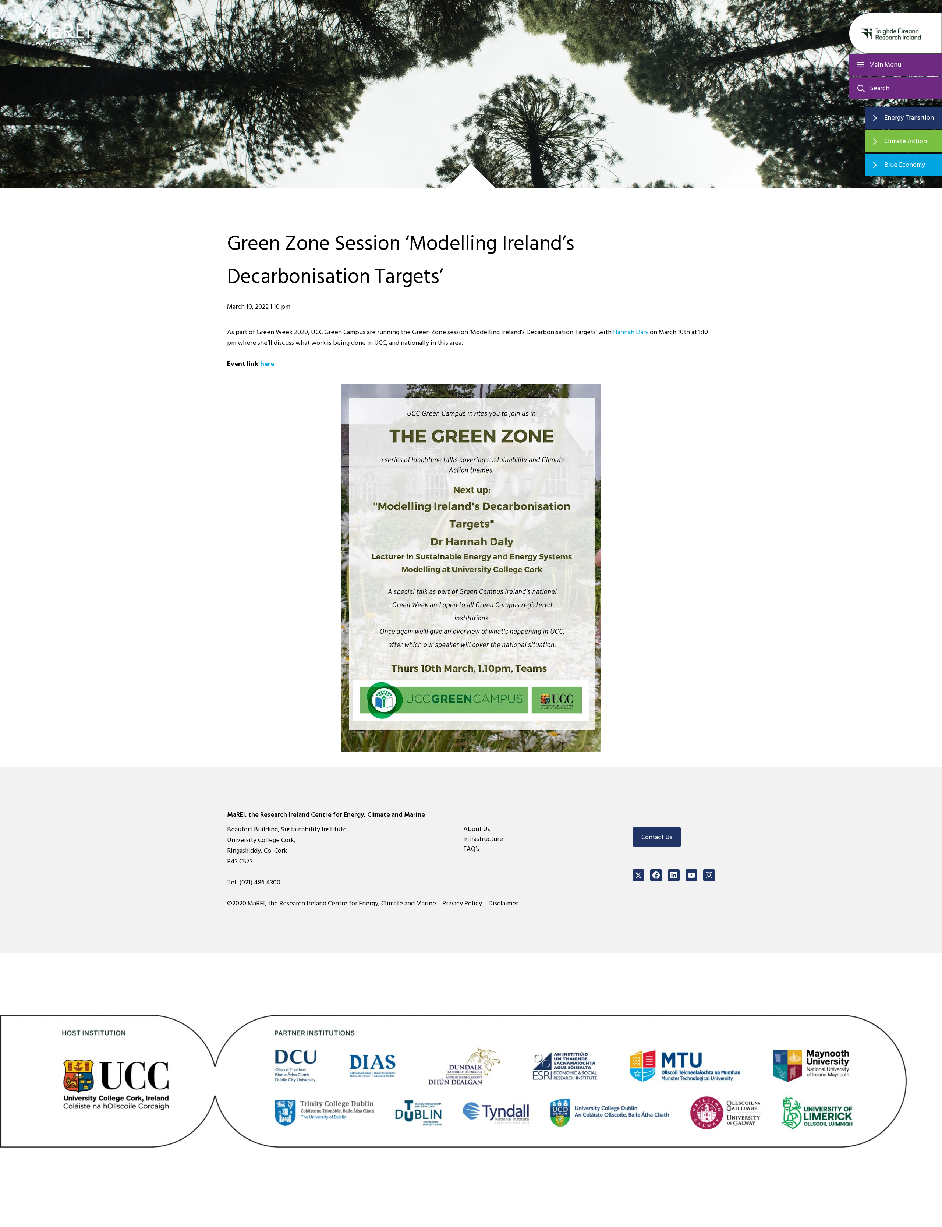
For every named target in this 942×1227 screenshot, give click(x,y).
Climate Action (905, 141)
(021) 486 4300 (259, 882)
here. (268, 363)
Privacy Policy (462, 903)
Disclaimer (503, 903)
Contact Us (656, 837)
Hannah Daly (630, 332)
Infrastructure (483, 839)
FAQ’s (471, 849)
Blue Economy (904, 164)
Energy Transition (909, 117)
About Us (476, 829)
